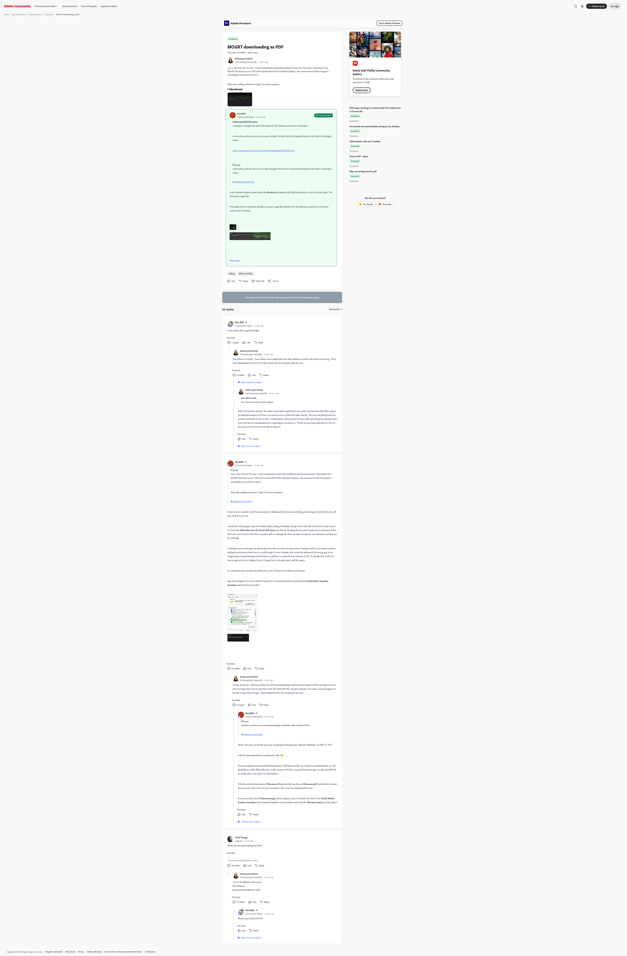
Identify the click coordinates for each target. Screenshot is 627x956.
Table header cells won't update (364, 141)
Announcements (69, 6)
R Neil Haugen (241, 837)
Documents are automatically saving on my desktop (374, 126)
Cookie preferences (94, 951)
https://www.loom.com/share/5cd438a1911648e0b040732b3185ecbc (263, 150)
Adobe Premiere (35, 14)
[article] (282, 333)
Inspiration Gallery (109, 6)
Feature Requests (89, 6)
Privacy (81, 951)
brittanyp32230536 (244, 58)
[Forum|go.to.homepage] (17, 6)
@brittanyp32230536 (244, 181)
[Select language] (582, 6)
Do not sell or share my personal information (123, 951)
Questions (49, 14)
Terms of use (70, 951)
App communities (19, 14)
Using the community (54, 951)
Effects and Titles (246, 273)
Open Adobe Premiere (389, 23)
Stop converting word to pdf (363, 171)
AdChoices (151, 951)
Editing (232, 273)
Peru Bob (239, 322)
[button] (596, 6)
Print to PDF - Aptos (358, 156)
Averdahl (241, 113)
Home (6, 14)
